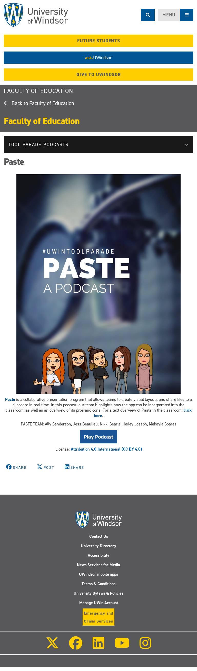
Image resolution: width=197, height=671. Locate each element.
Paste (10, 399)
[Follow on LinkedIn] (98, 646)
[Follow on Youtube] (122, 646)
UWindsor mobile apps (98, 574)
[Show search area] (148, 15)
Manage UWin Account (98, 602)
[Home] (36, 15)
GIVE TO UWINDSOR (98, 75)
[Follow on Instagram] (145, 646)
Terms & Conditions (98, 583)
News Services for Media (98, 564)
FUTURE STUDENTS (98, 41)
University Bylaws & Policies (98, 593)
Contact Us (98, 536)
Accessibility (98, 555)
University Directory (98, 545)
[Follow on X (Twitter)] (52, 646)
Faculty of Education (38, 91)
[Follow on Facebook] (75, 646)
